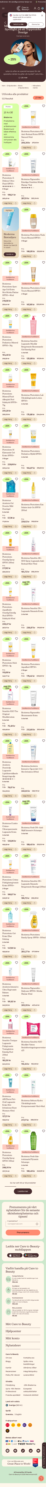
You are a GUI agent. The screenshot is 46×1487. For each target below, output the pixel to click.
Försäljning (10, 1385)
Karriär (8, 1368)
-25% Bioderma (29, 1385)
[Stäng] (44, 1443)
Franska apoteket (13, 1395)
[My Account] (35, 8)
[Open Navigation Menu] (3, 8)
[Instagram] (7, 1451)
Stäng (42, 15)
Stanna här (36, 24)
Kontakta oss (28, 1358)
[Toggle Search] (7, 8)
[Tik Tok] (23, 1451)
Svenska (9, 1414)
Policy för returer (13, 1375)
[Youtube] (38, 1451)
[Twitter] (31, 1451)
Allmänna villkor (30, 1368)
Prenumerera (23, 1232)
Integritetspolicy (30, 1371)
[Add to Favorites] (44, 106)
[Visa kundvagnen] (38, 8)
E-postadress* (13, 1221)
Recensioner (11, 1371)
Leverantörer (28, 1375)
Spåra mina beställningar (28, 1362)
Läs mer (24, 78)
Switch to (18, 24)
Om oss (9, 1358)
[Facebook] (15, 1451)
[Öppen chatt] (41, 1478)
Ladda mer (23, 1191)
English (18, 1414)
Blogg (8, 1361)
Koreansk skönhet (30, 1395)
